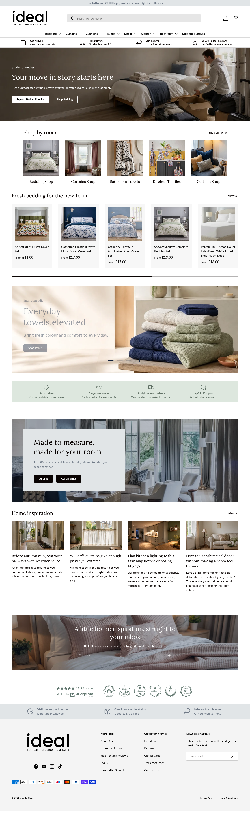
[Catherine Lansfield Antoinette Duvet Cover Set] (125, 224)
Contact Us (151, 770)
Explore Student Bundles (30, 99)
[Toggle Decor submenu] (135, 34)
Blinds (111, 34)
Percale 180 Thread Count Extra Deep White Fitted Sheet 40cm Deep (218, 251)
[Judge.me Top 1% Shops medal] (170, 691)
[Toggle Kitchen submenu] (154, 34)
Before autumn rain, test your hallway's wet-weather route (37, 558)
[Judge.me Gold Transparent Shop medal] (140, 691)
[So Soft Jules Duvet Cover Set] (32, 224)
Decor (128, 34)
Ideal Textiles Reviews (114, 755)
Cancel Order (152, 755)
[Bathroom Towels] (125, 158)
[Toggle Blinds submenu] (118, 34)
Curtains (71, 34)
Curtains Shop (83, 181)
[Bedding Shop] (41, 158)
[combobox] (134, 18)
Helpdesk (150, 741)
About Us (106, 741)
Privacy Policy (206, 797)
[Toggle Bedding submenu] (59, 34)
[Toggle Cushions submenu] (101, 34)
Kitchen (146, 34)
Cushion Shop (208, 181)
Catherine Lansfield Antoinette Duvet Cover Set (123, 251)
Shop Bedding (65, 99)
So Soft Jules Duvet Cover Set (32, 249)
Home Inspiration (111, 748)
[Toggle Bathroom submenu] (176, 34)
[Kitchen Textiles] (167, 158)
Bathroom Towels (125, 181)
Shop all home (217, 132)
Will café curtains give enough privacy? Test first (95, 558)
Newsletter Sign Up (112, 770)
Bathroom (166, 34)
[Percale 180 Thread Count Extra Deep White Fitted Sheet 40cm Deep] (218, 224)
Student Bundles (193, 34)
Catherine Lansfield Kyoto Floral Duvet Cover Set (78, 249)
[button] (236, 18)
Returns (149, 748)
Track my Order (154, 762)
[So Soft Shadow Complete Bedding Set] (171, 224)
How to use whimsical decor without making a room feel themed (210, 561)
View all (233, 195)
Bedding (51, 34)
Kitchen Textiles (167, 181)
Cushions (92, 34)
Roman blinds (68, 478)
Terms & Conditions (228, 797)
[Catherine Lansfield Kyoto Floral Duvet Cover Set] (78, 224)
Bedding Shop (41, 181)
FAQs (104, 762)
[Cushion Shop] (209, 158)
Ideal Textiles (26, 797)
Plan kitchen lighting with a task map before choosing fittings (151, 561)
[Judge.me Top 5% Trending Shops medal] (186, 691)
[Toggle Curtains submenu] (80, 34)
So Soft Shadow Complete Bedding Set (171, 249)
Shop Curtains (36, 345)
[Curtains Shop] (83, 158)
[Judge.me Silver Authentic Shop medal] (155, 691)
